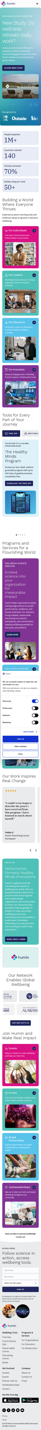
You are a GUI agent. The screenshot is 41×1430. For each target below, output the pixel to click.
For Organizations (30, 1340)
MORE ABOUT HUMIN (16, 939)
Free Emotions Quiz (9, 1343)
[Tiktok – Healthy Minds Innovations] (13, 1410)
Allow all (20, 739)
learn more (12, 635)
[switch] (35, 708)
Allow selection (20, 746)
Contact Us (27, 1376)
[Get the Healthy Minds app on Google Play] (30, 1400)
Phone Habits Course (8, 1350)
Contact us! (20, 1237)
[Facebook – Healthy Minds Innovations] (8, 1410)
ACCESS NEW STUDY (13, 68)
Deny (20, 754)
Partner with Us (9, 1381)
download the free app (19, 483)
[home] (8, 3)
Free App (6, 1337)
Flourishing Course (7, 1357)
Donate (5, 1372)
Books (5, 1362)
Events (5, 1376)
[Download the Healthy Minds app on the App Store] (11, 1400)
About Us (26, 1372)
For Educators (28, 1344)
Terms (4, 1420)
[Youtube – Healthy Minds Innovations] (22, 1410)
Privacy (4, 1416)
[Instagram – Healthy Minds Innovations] (4, 1410)
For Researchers (29, 1348)
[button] (37, 3)
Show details (28, 732)
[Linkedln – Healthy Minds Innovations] (18, 1410)
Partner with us (20, 1023)
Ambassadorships (10, 1385)
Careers (6, 1389)
